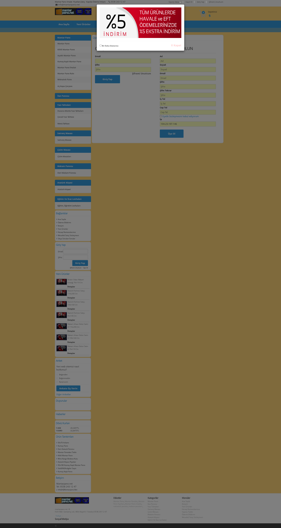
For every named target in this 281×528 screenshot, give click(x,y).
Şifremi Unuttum (216, 2)
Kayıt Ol (189, 2)
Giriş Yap (200, 2)
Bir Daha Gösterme (110, 46)
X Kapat (176, 45)
